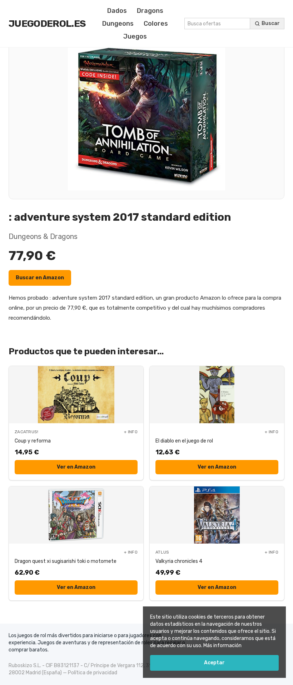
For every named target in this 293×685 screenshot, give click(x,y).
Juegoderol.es (47, 23)
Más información (222, 645)
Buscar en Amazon (40, 278)
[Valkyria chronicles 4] (217, 515)
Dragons (150, 11)
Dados (117, 11)
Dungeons (118, 24)
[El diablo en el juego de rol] (217, 394)
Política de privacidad (92, 673)
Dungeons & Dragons (43, 236)
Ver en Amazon (76, 467)
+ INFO (131, 431)
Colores (156, 24)
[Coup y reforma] (76, 394)
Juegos (135, 36)
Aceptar (214, 663)
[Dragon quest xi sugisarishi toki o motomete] (76, 515)
